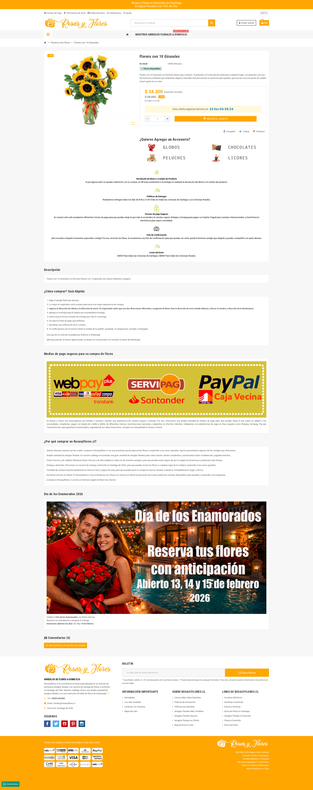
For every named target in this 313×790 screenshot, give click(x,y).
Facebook (47, 723)
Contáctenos (115, 13)
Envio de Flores (231, 725)
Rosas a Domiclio (232, 706)
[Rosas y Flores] (76, 23)
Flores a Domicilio (232, 720)
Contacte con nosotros (134, 706)
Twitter (56, 723)
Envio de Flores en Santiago (237, 711)
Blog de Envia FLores (184, 725)
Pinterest (260, 131)
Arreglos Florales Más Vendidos (189, 711)
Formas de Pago (53, 13)
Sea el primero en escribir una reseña (65, 645)
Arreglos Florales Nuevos (185, 716)
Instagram (82, 723)
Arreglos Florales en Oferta (186, 720)
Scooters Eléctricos (233, 697)
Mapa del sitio (130, 711)
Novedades (129, 697)
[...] (108, 693)
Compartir (230, 131)
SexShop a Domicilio (233, 702)
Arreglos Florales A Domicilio (237, 716)
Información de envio (75, 13)
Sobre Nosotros (97, 13)
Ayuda (127, 13)
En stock (144, 64)
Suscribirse (248, 672)
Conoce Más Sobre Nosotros (187, 697)
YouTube (64, 723)
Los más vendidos (132, 702)
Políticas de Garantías (184, 706)
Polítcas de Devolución (184, 702)
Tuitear (246, 131)
